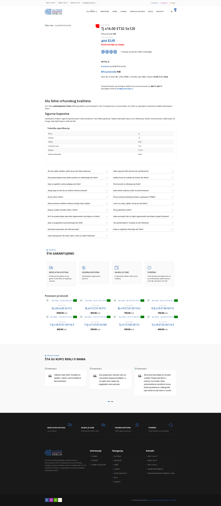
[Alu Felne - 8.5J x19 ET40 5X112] (163, 300)
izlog (172, 3)
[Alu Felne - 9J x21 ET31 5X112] (95, 300)
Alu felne (90, 11)
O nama (123, 11)
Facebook (154, 3)
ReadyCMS (172, 500)
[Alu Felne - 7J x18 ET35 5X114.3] (163, 317)
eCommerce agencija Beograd (158, 500)
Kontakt (160, 11)
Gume (114, 11)
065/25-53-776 (75, 3)
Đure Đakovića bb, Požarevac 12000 (161, 473)
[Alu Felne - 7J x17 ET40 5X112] (129, 317)
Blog (150, 11)
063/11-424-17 (51, 3)
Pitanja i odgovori (99, 465)
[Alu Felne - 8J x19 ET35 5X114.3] (129, 300)
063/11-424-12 (152, 465)
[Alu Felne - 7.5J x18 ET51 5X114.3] (62, 317)
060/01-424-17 (63, 3)
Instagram (164, 3)
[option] (71, 25)
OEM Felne (104, 11)
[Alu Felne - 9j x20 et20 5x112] (62, 300)
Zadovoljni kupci (137, 11)
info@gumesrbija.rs (89, 3)
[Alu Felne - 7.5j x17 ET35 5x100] (95, 317)
